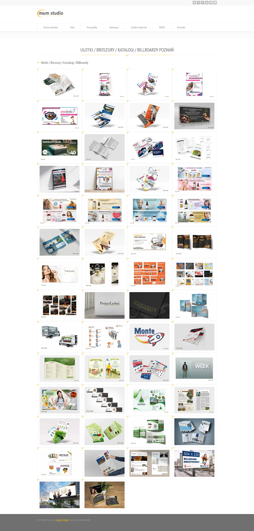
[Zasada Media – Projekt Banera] (194, 472)
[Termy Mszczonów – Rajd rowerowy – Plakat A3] (104, 377)
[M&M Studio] (50, 16)
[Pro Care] (194, 409)
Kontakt (181, 27)
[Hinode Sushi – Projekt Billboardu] (194, 125)
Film (72, 27)
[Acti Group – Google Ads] (149, 283)
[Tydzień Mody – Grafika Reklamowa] (194, 377)
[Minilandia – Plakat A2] (104, 188)
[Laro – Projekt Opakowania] (104, 283)
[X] (198, 2)
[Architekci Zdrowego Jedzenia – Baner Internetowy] (59, 409)
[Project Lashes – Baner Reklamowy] (59, 283)
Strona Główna (50, 27)
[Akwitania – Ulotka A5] (104, 441)
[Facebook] (202, 2)
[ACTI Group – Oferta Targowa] (104, 125)
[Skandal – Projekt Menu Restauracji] (59, 377)
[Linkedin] (207, 2)
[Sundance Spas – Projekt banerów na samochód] (59, 346)
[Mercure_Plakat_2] (149, 472)
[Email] (194, 2)
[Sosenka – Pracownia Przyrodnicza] (149, 409)
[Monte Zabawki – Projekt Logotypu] (149, 346)
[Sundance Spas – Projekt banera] (59, 156)
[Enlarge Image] (59, 75)
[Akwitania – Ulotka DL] (149, 441)
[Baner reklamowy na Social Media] (149, 251)
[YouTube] (215, 2)
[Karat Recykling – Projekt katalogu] (149, 156)
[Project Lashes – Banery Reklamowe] (59, 472)
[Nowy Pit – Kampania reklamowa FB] (194, 283)
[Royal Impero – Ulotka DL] (194, 314)
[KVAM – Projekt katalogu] (104, 156)
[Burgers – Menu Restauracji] (194, 251)
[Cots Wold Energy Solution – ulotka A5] (59, 251)
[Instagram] (211, 2)
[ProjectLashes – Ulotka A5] (104, 504)
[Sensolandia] (104, 93)
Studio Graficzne (139, 27)
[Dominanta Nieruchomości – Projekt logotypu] (149, 314)
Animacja (114, 27)
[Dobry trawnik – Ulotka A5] (59, 441)
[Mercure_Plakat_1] (104, 472)
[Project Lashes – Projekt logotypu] (104, 314)
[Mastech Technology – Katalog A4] (194, 441)
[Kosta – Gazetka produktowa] (149, 377)
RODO (162, 27)
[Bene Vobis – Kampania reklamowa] (194, 188)
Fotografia (92, 27)
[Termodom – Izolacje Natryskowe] (149, 125)
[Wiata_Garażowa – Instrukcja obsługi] (194, 156)
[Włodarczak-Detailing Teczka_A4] (194, 346)
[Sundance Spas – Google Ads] (59, 314)
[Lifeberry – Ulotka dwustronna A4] (104, 251)
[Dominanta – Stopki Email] (104, 409)
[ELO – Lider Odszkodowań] (59, 504)
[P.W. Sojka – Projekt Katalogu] (59, 93)
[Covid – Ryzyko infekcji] (104, 346)
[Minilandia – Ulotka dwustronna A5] (149, 188)
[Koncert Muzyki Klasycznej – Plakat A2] (59, 188)
